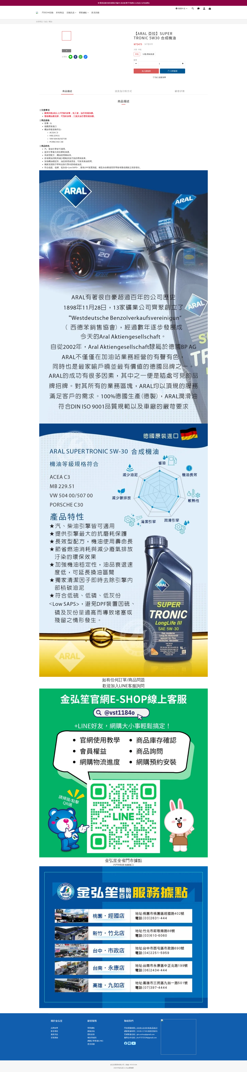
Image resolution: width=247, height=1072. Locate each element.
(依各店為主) (152, 1028)
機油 (50, 21)
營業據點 (83, 12)
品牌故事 (54, 1028)
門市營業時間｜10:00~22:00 (135, 1028)
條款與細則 (91, 1037)
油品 (45, 21)
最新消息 (54, 1034)
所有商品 (60, 12)
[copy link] (85, 57)
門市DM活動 (47, 12)
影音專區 (54, 1031)
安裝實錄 (54, 1037)
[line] (70, 57)
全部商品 (39, 21)
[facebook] (75, 57)
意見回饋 (95, 12)
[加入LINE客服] (123, 816)
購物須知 (91, 1031)
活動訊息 (70, 12)
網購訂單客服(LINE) (95, 1041)
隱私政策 (91, 1034)
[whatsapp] (80, 57)
